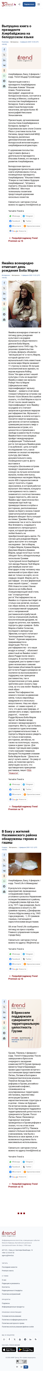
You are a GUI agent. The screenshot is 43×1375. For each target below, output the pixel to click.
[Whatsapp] (4, 1339)
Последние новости (9, 1267)
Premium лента (7, 1271)
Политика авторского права (13, 1323)
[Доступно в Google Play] (26, 1349)
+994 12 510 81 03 (8, 1253)
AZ (21, 1367)
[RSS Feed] (35, 1339)
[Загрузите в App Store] (9, 1349)
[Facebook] (9, 1339)
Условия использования (11, 1316)
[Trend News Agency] (8, 1234)
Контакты (6, 1287)
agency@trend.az (8, 1255)
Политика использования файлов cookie (18, 1327)
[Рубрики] (38, 4)
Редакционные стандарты (12, 1290)
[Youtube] (20, 1339)
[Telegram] (25, 1339)
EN (17, 1367)
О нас (4, 1280)
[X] (14, 1339)
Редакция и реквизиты (11, 1283)
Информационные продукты (13, 1307)
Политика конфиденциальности (14, 1320)
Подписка (6, 1303)
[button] (4, 49)
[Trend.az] (9, 4)
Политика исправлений (11, 1294)
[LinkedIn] (30, 1339)
